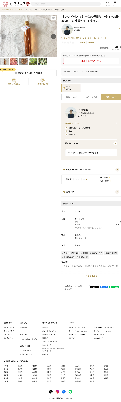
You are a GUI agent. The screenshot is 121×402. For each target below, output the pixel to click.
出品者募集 (23, 327)
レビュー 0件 (81, 42)
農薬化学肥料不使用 (71, 253)
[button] (91, 176)
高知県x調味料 (111, 253)
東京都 (63, 369)
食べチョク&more (100, 334)
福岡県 (106, 378)
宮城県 (49, 366)
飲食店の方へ (8, 338)
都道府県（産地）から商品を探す (16, 361)
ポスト (95, 287)
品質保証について (9, 334)
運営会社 (45, 327)
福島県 (92, 366)
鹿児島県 (78, 381)
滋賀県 (6, 375)
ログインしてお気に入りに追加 (30, 73)
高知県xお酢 (83, 257)
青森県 (20, 366)
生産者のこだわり (72, 123)
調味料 (78, 238)
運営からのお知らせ (49, 334)
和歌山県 (78, 375)
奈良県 (63, 375)
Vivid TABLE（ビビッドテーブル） (105, 327)
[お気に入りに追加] (53, 18)
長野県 (49, 372)
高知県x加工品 (69, 257)
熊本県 (34, 381)
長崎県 (20, 381)
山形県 (77, 366)
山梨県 (34, 372)
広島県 (20, 378)
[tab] (91, 97)
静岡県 (77, 372)
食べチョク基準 (9, 331)
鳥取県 (92, 375)
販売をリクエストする (91, 61)
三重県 (106, 372)
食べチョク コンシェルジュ (78, 331)
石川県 (6, 372)
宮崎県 (63, 381)
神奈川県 (78, 369)
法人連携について (26, 351)
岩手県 (34, 366)
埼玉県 (34, 369)
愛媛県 (77, 378)
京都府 (20, 375)
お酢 (84, 238)
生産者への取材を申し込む (29, 339)
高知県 (78, 246)
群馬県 (20, 369)
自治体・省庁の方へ (26, 354)
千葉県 (49, 369)
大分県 (49, 381)
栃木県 (6, 369)
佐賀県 (6, 381)
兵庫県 (49, 375)
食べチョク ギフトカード (77, 334)
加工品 (78, 235)
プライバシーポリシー (49, 341)
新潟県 (92, 369)
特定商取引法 (46, 345)
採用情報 (45, 354)
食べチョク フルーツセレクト (103, 331)
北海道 (6, 366)
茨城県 (106, 366)
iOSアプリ (72, 338)
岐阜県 (63, 372)
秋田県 (63, 366)
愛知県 (92, 372)
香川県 (63, 378)
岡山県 (6, 378)
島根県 (106, 375)
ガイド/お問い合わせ (49, 331)
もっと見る (92, 276)
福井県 (20, 372)
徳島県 (49, 378)
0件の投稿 (91, 42)
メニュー (115, 5)
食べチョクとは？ (9, 327)
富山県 (106, 369)
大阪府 (34, 375)
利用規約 (45, 338)
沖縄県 (92, 381)
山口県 (34, 378)
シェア (105, 287)
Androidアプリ (99, 338)
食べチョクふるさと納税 (77, 327)
